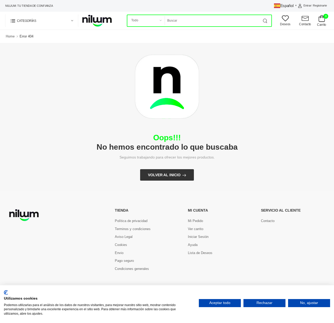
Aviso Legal (124, 237)
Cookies (121, 245)
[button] (41, 20)
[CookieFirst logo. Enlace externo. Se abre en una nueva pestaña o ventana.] (6, 292)
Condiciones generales (132, 269)
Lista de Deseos (200, 253)
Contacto (268, 221)
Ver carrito (195, 229)
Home (10, 36)
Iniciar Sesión (198, 237)
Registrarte (320, 5)
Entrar (307, 5)
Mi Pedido (195, 221)
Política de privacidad (131, 221)
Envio (119, 253)
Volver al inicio (164, 175)
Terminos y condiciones (133, 229)
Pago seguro (124, 261)
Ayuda (193, 245)
